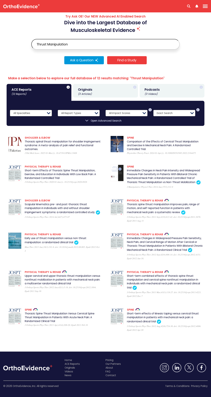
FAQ (108, 371)
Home (68, 360)
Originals (70, 367)
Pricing (109, 360)
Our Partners (113, 364)
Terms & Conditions (177, 386)
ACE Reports (72, 364)
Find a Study (126, 60)
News (68, 375)
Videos (69, 371)
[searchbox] (105, 44)
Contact (111, 375)
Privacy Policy (199, 386)
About (109, 367)
